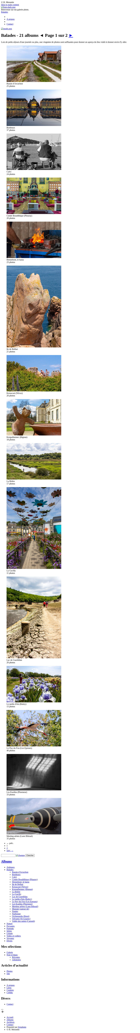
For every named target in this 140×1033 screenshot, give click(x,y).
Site (8, 973)
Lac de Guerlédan (19, 896)
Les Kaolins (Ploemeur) (22, 904)
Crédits (10, 992)
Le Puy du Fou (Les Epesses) (24, 901)
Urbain (10, 933)
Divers (9, 941)
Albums (6, 861)
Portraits (10, 928)
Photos (9, 971)
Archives (10, 1022)
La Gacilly (16, 894)
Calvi (14, 877)
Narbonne (16, 914)
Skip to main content (10, 5)
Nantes (15, 911)
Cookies (10, 990)
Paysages (10, 926)
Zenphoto (22, 1027)
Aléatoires (16, 960)
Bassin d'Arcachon (20, 872)
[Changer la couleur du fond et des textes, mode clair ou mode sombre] (6, 29)
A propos (10, 19)
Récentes (16, 957)
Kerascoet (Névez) (20, 887)
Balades (4, 12)
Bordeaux (16, 874)
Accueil (10, 1017)
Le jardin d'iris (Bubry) (22, 899)
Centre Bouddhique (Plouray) (25, 879)
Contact (10, 24)
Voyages (10, 938)
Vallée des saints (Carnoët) (23, 921)
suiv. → (10, 850)
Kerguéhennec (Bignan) (22, 889)
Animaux (11, 867)
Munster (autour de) (20, 909)
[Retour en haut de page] (2, 1012)
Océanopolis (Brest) (20, 916)
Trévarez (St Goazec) (21, 919)
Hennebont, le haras (20, 882)
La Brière (16, 892)
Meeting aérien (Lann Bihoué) (25, 906)
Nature (9, 923)
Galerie (10, 952)
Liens (9, 988)
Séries (9, 931)
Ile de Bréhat (17, 884)
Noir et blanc (12, 955)
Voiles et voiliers (14, 936)
